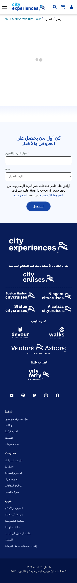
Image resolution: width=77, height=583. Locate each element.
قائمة (3, 6)
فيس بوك (57, 395)
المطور (9, 539)
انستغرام (46, 395)
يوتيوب (11, 395)
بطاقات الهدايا (12, 527)
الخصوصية (20, 195)
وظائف (8, 425)
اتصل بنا (9, 466)
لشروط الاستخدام (51, 195)
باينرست (23, 395)
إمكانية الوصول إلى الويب (18, 533)
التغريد (34, 395)
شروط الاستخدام (14, 514)
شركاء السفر (12, 492)
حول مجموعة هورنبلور (17, 419)
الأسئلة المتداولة (13, 460)
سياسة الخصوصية (14, 521)
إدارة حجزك (11, 479)
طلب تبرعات (12, 444)
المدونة (9, 438)
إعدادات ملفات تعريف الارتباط (21, 546)
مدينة (7, 169)
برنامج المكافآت (13, 485)
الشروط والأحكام (14, 508)
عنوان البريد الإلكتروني (16, 153)
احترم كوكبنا (11, 431)
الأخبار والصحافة (13, 473)
